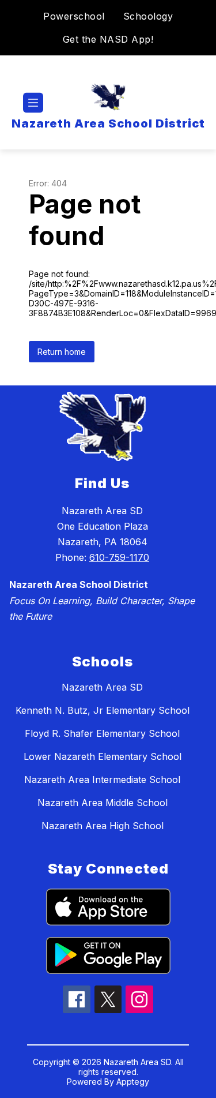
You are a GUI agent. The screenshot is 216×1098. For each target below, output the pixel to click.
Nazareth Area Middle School (102, 802)
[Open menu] (33, 103)
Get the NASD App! (108, 39)
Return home (61, 352)
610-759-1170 (119, 557)
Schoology (148, 16)
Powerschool (74, 16)
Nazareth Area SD (102, 687)
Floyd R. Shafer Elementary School (102, 733)
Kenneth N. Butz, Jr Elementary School (103, 710)
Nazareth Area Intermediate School (102, 779)
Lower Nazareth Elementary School (102, 756)
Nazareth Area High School (102, 825)
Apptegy (132, 1081)
